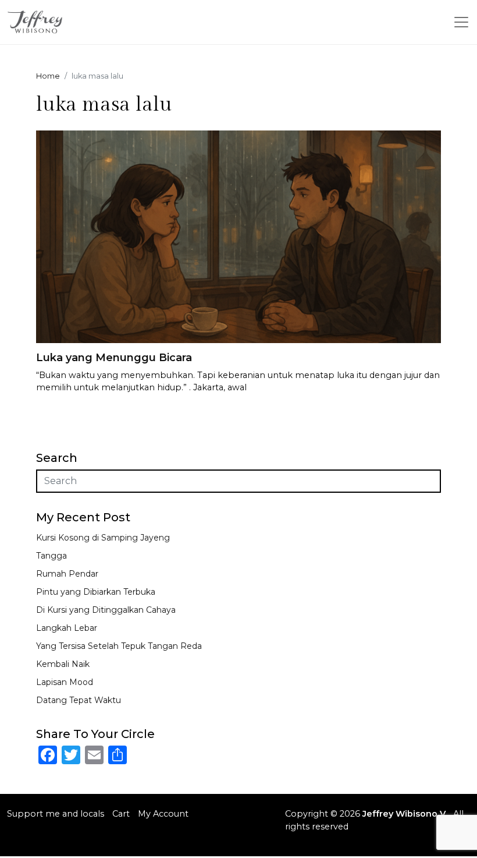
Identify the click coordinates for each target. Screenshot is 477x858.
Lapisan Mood (64, 682)
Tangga (51, 555)
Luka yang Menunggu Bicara (114, 357)
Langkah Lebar (66, 628)
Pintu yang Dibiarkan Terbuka (95, 592)
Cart (121, 813)
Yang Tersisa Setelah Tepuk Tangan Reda (119, 646)
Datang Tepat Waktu (78, 700)
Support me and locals (55, 813)
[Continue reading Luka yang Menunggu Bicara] (238, 236)
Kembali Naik (63, 664)
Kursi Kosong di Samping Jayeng (103, 537)
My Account (163, 813)
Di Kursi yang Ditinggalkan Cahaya (106, 610)
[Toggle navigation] (461, 22)
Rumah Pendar (67, 574)
